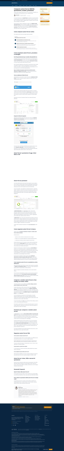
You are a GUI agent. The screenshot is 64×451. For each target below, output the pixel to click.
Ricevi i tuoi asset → (48, 407)
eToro (28, 24)
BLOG (33, 5)
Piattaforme (16, 5)
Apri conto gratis (44, 14)
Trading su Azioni (27, 419)
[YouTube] (15, 425)
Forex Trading (27, 418)
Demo (23, 5)
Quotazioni (30, 5)
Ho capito (50, 449)
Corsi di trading (37, 419)
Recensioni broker (37, 417)
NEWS (36, 5)
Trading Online (27, 416)
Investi (26, 5)
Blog (45, 418)
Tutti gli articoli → (20, 396)
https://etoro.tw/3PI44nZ (14, 440)
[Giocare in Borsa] (15, 3)
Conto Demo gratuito (37, 418)
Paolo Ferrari (15, 429)
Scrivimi (27, 396)
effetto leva (21, 293)
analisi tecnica (29, 91)
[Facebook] (51, 0)
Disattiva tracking (45, 449)
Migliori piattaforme (37, 416)
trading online (22, 275)
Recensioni (20, 5)
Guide (12, 5)
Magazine (46, 417)
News (45, 416)
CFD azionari (34, 287)
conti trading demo (32, 224)
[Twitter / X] (50, 0)
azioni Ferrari (26, 210)
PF (12, 429)
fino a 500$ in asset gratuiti (20, 406)
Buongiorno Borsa (47, 423)
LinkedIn (24, 396)
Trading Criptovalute (27, 417)
